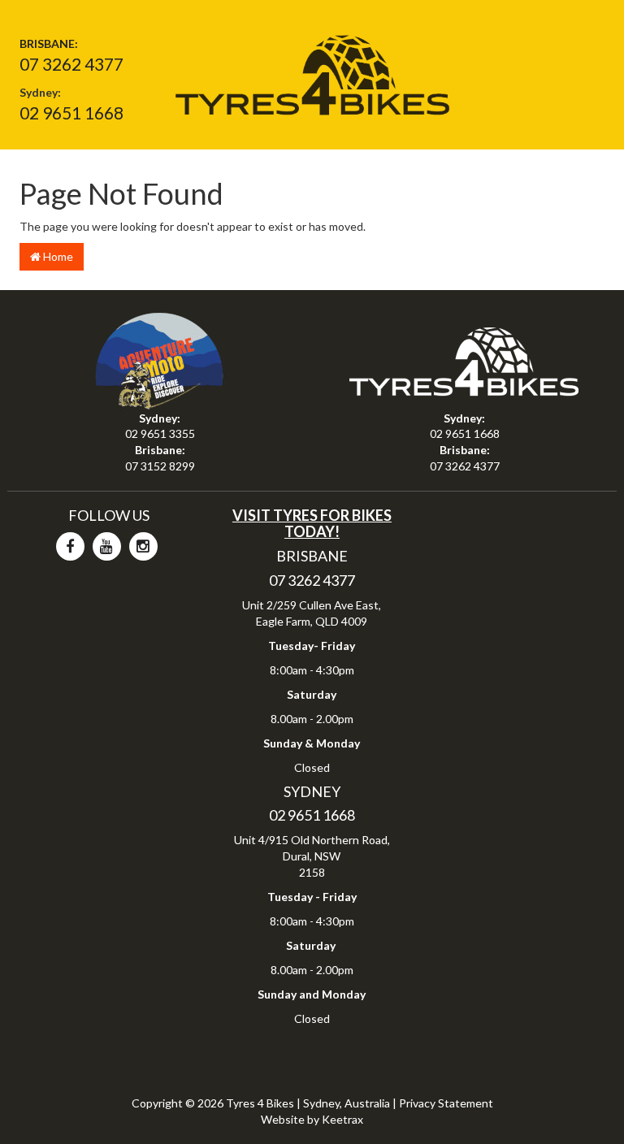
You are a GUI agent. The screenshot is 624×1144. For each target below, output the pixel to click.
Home (57, 256)
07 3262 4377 (72, 64)
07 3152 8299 (160, 466)
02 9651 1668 (72, 112)
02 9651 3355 (160, 433)
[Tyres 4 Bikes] (312, 69)
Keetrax (342, 1119)
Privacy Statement (446, 1103)
